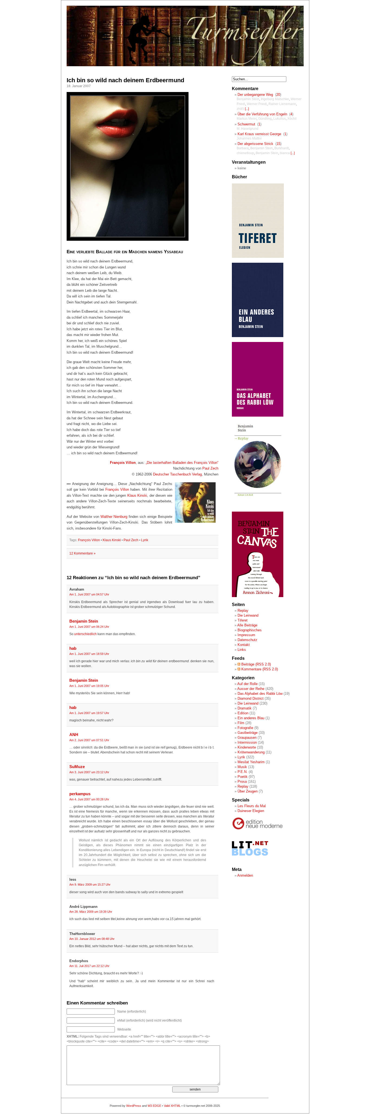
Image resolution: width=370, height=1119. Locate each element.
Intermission (247, 742)
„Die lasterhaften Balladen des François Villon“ (182, 463)
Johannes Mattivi (249, 138)
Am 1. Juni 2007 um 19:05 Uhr (89, 685)
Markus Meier (247, 119)
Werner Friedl (257, 104)
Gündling (265, 119)
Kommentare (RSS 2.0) (259, 669)
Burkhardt (281, 148)
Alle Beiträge (247, 625)
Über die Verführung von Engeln (262, 114)
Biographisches (250, 630)
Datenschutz (247, 640)
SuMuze (77, 767)
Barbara (243, 148)
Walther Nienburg (114, 517)
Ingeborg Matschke (275, 99)
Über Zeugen (248, 791)
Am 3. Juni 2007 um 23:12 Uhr (89, 772)
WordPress (133, 1105)
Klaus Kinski (137, 495)
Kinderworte (247, 747)
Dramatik (245, 708)
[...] (247, 109)
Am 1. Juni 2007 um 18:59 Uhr (89, 653)
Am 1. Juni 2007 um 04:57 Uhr (89, 594)
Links (242, 650)
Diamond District (251, 698)
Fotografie (245, 728)
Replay (243, 610)
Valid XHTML (172, 1105)
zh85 (240, 109)
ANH (73, 735)
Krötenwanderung (251, 752)
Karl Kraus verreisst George (259, 134)
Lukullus (279, 119)
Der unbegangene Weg (255, 95)
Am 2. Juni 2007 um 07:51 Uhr (89, 740)
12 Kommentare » (82, 553)
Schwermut (246, 124)
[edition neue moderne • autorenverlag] (257, 829)
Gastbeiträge (248, 733)
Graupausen (247, 738)
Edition (243, 713)
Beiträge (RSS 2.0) (255, 664)
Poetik (243, 777)
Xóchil (292, 119)
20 (278, 95)
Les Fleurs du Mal (252, 806)
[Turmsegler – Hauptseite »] (185, 65)
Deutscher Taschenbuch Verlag (177, 474)
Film (241, 723)
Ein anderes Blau (251, 718)
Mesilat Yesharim (251, 762)
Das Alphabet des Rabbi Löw (260, 694)
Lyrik (144, 540)
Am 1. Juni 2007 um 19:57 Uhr (89, 713)
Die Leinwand (248, 615)
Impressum (246, 635)
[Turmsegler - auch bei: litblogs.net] (250, 861)
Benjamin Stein (83, 621)
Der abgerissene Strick (255, 144)
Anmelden (245, 875)
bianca (285, 153)
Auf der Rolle (247, 684)
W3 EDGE (154, 1105)
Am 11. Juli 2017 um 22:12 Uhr (89, 966)
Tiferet (243, 620)
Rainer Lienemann (282, 104)
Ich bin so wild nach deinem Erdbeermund (125, 80)
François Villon (123, 463)
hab (72, 648)
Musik (242, 767)
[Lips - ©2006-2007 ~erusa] (128, 239)
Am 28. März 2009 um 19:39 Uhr (90, 911)
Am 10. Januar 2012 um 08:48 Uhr (92, 938)
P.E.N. (243, 772)
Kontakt (244, 645)
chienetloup (245, 153)
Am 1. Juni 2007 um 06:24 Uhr (89, 626)
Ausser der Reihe (250, 689)
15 (278, 144)
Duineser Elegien (251, 811)
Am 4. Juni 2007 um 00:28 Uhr (89, 799)
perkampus (79, 794)
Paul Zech (210, 468)
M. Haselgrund (247, 129)
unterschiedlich (85, 634)
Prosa (242, 781)
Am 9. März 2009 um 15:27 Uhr (90, 884)
